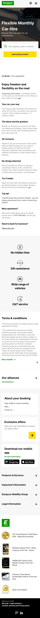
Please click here (8, 228)
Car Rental (6, 76)
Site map (5, 603)
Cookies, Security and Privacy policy (15, 606)
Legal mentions (15, 603)
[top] (37, 363)
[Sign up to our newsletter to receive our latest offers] (32, 435)
